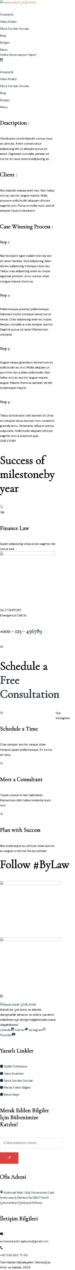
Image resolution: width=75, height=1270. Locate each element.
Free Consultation (29, 687)
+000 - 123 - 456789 (21, 631)
